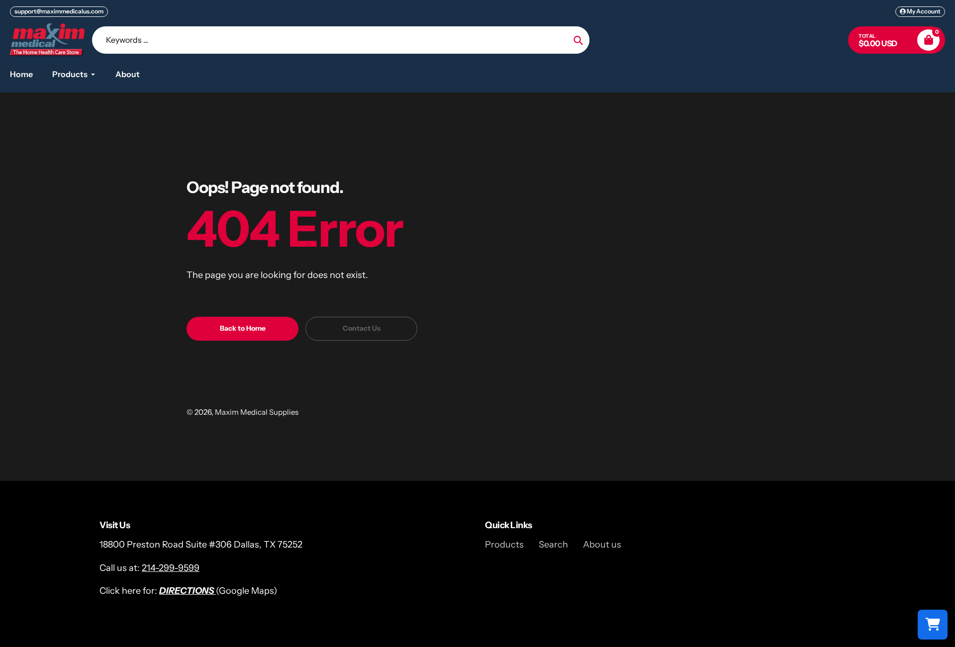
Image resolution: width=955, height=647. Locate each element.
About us (602, 544)
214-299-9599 (170, 567)
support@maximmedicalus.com (58, 11)
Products (504, 544)
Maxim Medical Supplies (256, 412)
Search (553, 544)
